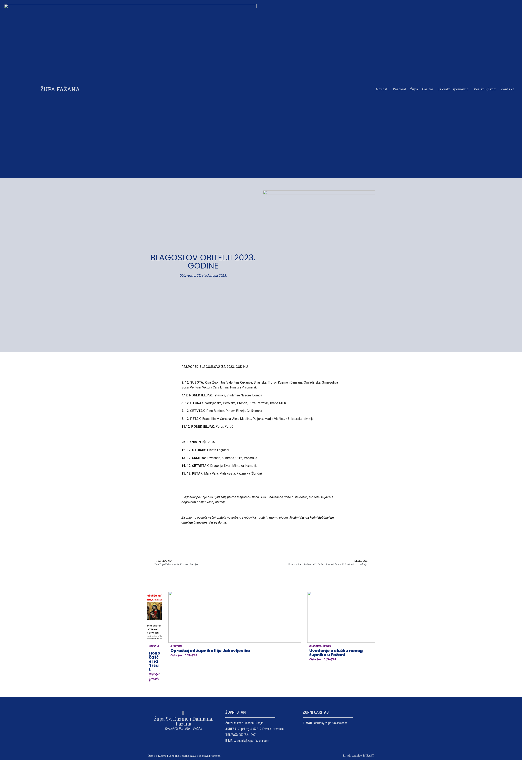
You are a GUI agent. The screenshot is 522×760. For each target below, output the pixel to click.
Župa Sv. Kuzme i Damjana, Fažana (183, 721)
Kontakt (507, 89)
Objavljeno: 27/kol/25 (154, 677)
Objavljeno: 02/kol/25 (183, 655)
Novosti (382, 89)
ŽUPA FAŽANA (60, 89)
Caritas (428, 89)
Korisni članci (485, 89)
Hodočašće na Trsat (154, 661)
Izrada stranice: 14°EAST (358, 755)
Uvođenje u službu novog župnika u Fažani (336, 653)
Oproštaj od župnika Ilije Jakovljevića (210, 650)
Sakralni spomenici (454, 89)
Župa (414, 89)
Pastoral (399, 89)
